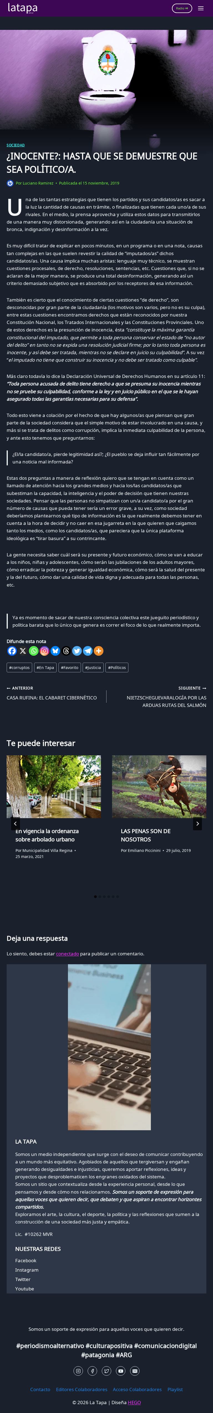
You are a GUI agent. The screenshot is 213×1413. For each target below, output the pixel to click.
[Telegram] (88, 651)
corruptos (19, 667)
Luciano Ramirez (38, 183)
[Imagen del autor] (10, 183)
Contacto (40, 1389)
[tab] (95, 896)
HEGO (134, 1402)
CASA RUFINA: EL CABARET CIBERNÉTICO (52, 693)
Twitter (23, 1279)
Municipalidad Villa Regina (47, 850)
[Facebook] (12, 651)
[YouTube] (120, 1371)
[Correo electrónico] (135, 1371)
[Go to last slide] (15, 823)
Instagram (27, 1270)
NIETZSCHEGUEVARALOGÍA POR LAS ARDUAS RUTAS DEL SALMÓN (166, 696)
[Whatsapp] (34, 651)
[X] (23, 651)
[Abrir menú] (200, 8)
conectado (67, 953)
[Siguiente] (197, 823)
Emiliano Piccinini (144, 850)
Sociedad (16, 145)
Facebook (25, 1260)
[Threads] (66, 651)
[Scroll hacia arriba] (14, 1404)
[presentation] (54, 786)
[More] (98, 651)
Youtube (24, 1288)
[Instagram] (44, 651)
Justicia (93, 667)
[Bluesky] (55, 651)
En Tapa (45, 667)
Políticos (117, 667)
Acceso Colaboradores (137, 1389)
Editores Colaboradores (81, 1389)
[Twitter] (77, 651)
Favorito (69, 667)
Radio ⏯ (182, 8)
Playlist (175, 1389)
